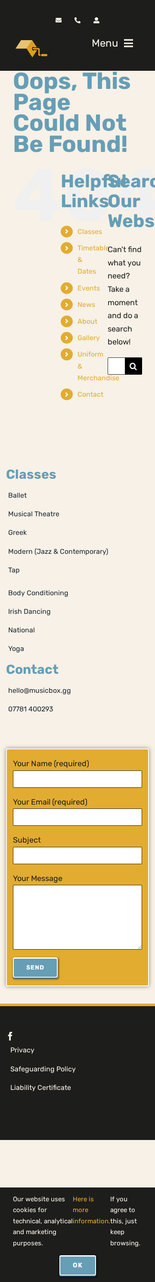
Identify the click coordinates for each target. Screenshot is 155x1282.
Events (89, 288)
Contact (90, 394)
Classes (90, 231)
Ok (78, 1265)
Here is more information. (91, 1210)
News (86, 304)
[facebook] (10, 1036)
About (87, 321)
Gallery (89, 338)
